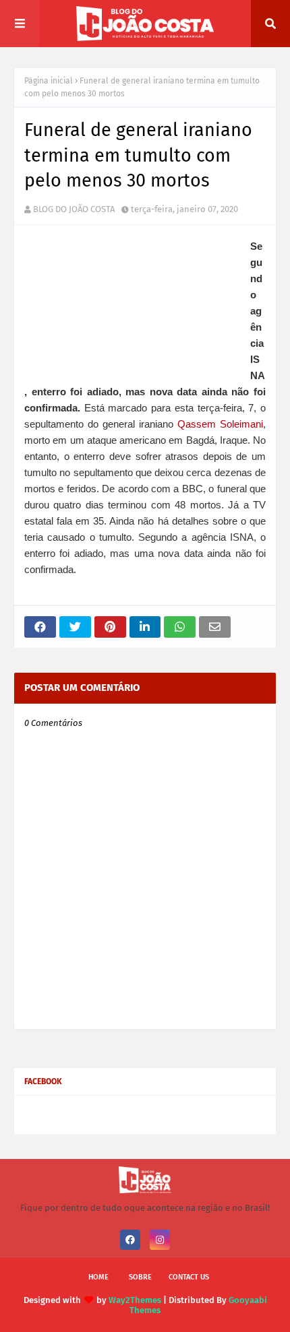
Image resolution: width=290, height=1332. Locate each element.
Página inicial (48, 81)
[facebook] (130, 1240)
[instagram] (160, 1240)
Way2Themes (135, 1300)
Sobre (140, 1277)
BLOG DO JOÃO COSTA (74, 209)
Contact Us (189, 1277)
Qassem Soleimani (220, 424)
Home (98, 1277)
